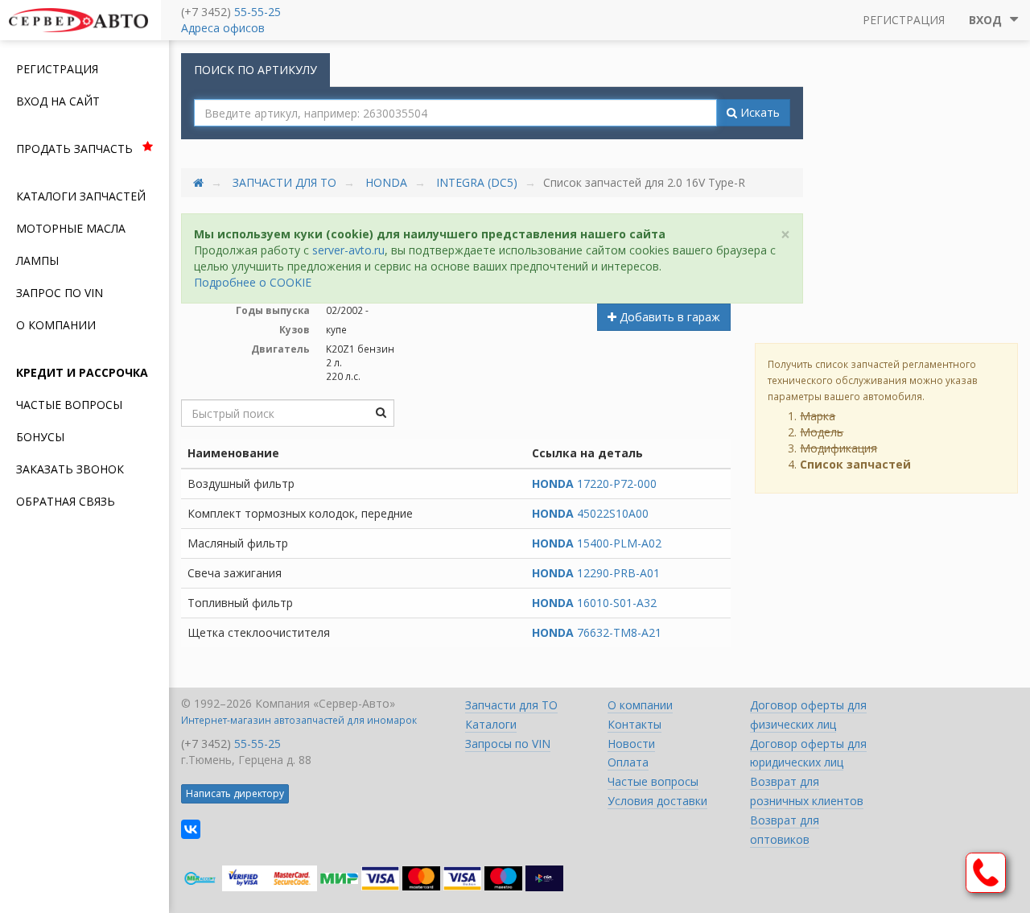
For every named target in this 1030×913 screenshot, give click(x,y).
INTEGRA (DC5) (476, 182)
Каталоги (491, 724)
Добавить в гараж (668, 316)
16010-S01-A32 (594, 602)
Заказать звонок (70, 469)
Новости (631, 743)
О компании (56, 325)
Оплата (628, 762)
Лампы (37, 260)
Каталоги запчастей (81, 196)
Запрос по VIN (59, 292)
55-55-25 (257, 11)
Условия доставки (657, 800)
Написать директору (235, 793)
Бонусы (40, 436)
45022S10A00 (590, 513)
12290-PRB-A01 (596, 572)
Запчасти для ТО (284, 182)
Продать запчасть (74, 148)
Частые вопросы (69, 404)
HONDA (386, 182)
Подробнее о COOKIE (252, 282)
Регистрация (57, 68)
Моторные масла (71, 228)
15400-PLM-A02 (596, 543)
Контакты (634, 724)
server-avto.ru (348, 250)
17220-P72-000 (594, 483)
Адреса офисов (223, 27)
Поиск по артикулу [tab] (255, 69)
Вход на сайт (58, 101)
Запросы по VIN (507, 743)
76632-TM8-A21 (596, 632)
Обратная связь (65, 501)
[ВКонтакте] (190, 829)
